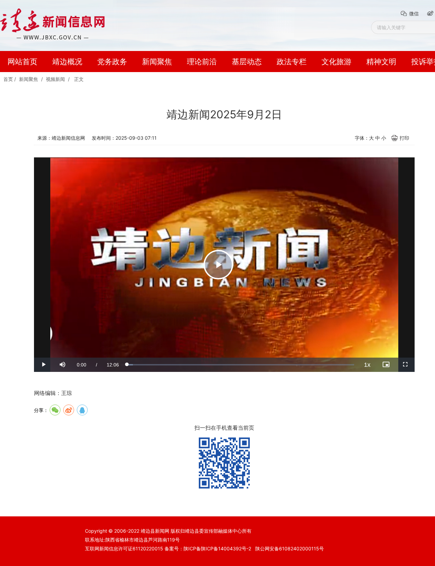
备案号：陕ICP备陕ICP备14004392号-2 (207, 548)
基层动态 (247, 61)
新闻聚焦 (157, 61)
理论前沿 (202, 61)
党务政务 (112, 61)
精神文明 (381, 61)
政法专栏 (292, 61)
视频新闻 (55, 79)
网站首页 (22, 61)
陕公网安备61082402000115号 (289, 548)
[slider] (240, 364)
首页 (8, 79)
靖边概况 (67, 61)
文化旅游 (336, 61)
